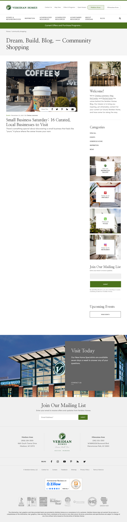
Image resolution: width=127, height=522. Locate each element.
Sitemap (74, 470)
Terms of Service (98, 470)
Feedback (64, 470)
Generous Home (96, 141)
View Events (105, 314)
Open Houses (82, 7)
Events (8, 115)
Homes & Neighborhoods (13, 18)
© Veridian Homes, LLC (30, 470)
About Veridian (89, 18)
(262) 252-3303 (98, 440)
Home (8, 31)
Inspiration (30, 18)
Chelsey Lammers (32, 115)
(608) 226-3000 (27, 440)
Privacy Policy (84, 470)
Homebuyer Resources (60, 18)
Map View (57, 7)
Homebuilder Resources (46, 18)
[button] (52, 109)
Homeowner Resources (75, 18)
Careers (54, 470)
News (92, 149)
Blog (102, 18)
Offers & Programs (69, 7)
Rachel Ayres (107, 98)
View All (93, 133)
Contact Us (48, 7)
